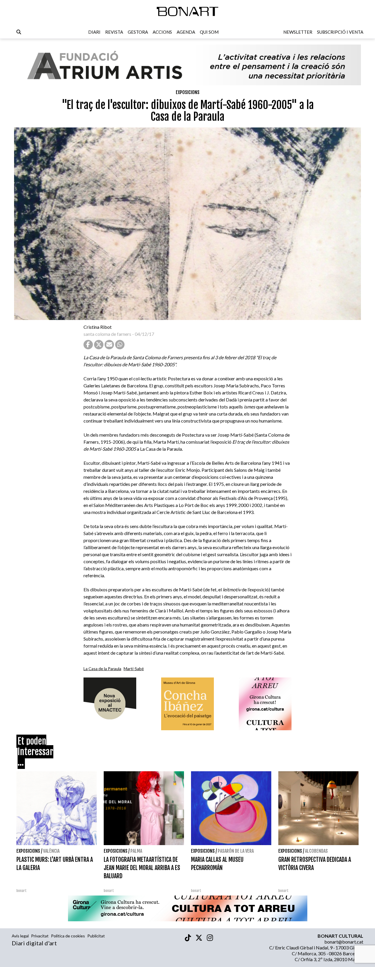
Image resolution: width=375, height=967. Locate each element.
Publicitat (96, 935)
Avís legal (20, 935)
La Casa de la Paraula (102, 668)
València (51, 851)
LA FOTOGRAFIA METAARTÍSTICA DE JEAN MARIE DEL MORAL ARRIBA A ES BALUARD (142, 868)
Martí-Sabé (134, 668)
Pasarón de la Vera (236, 851)
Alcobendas (316, 851)
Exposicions (188, 92)
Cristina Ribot (97, 327)
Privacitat (40, 935)
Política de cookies (68, 935)
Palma (136, 851)
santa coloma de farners (107, 334)
